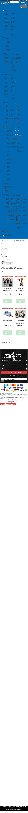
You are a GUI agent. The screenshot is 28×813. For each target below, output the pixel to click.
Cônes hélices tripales (17, 114)
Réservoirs (13, 204)
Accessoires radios (9, 160)
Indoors (6, 25)
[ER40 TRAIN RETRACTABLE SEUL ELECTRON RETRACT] (20, 282)
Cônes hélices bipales (17, 110)
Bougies (12, 71)
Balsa (17, 218)
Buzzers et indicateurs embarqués (13, 95)
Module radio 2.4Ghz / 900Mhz (7, 135)
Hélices (7, 50)
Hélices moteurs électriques (8, 110)
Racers (6, 18)
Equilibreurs (13, 118)
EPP (17, 211)
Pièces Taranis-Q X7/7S (8, 175)
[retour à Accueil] (2, 241)
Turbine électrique (6, 61)
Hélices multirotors (8, 123)
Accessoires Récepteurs (8, 131)
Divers (12, 34)
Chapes (7, 203)
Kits (5, 12)
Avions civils (5, 16)
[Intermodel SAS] (2, 3)
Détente (6, 29)
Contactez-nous (14, 372)
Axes (17, 59)
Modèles (6, 190)
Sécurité (12, 98)
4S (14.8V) (6, 85)
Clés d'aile (12, 30)
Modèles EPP (13, 32)
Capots (12, 18)
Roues (23, 203)
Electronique (9, 162)
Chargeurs (13, 82)
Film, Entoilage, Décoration (18, 209)
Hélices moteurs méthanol (8, 106)
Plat (10, 134)
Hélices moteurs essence (7, 114)
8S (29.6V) (6, 93)
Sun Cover (12, 24)
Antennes (6, 187)
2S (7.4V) (5, 80)
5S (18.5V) (6, 88)
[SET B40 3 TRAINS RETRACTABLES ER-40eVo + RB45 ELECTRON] (7, 282)
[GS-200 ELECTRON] (7, 314)
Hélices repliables (8, 120)
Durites (12, 206)
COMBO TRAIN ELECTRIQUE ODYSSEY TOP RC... (20, 322)
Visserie (18, 206)
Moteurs (6, 54)
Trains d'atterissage (24, 201)
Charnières (8, 204)
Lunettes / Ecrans (8, 186)
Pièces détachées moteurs (13, 66)
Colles (17, 199)
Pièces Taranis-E (8, 168)
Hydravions (6, 24)
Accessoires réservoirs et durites (13, 213)
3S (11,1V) (6, 83)
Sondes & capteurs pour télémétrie (9, 155)
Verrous (7, 207)
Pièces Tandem (13, 144)
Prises (17, 61)
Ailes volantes (6, 27)
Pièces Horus (8, 170)
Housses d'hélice (13, 116)
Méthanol (6, 58)
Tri (2, 272)
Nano (11, 133)
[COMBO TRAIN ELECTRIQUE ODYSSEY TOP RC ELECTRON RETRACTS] (20, 314)
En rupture (4, 256)
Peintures (18, 222)
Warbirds (6, 14)
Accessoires (8, 52)
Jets (5, 30)
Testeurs (13, 85)
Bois (17, 216)
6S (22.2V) (6, 91)
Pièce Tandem (8, 178)
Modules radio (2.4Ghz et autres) (8, 149)
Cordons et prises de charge (12, 89)
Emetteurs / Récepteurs (9, 185)
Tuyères (12, 22)
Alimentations (14, 83)
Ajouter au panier (10, 404)
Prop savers (17, 63)
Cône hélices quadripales (18, 118)
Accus (5, 75)
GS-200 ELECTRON (7, 320)
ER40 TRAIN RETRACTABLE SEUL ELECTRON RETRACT (20, 290)
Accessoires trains (24, 205)
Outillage (24, 215)
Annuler (3, 404)
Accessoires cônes (19, 121)
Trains (12, 20)
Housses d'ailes (13, 27)
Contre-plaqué (17, 220)
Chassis (7, 41)
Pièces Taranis (8, 164)
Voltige (5, 13)
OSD (5, 189)
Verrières (13, 17)
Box (17, 142)
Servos (11, 127)
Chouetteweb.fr (16, 392)
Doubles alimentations (19, 144)
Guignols (7, 202)
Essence (6, 59)
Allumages (13, 69)
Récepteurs (8, 129)
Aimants (18, 223)
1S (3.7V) (5, 77)
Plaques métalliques (18, 228)
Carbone (18, 200)
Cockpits (13, 21)
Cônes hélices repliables (18, 106)
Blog (2, 365)
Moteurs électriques (6, 56)
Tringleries (8, 206)
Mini (11, 130)
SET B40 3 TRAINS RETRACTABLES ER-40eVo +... (7, 290)
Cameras (6, 183)
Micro (11, 131)
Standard (12, 129)
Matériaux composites (18, 225)
